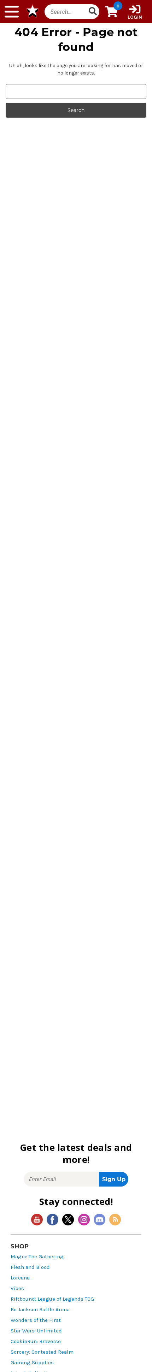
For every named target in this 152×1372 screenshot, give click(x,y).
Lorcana (20, 1278)
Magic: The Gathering (37, 1257)
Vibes (17, 1288)
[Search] (92, 11)
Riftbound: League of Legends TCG (52, 1299)
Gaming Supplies (32, 1363)
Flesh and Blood (30, 1267)
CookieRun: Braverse (36, 1341)
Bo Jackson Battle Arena (40, 1310)
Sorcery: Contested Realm (42, 1352)
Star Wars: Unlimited (36, 1331)
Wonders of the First (36, 1320)
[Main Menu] (11, 11)
